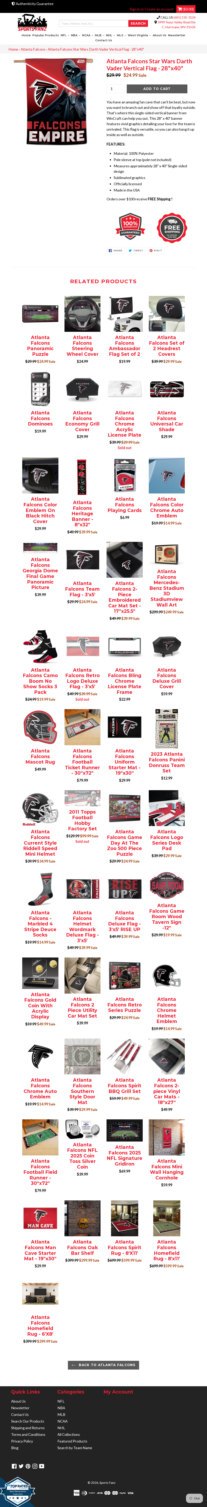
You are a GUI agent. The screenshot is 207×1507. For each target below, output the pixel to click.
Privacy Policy (22, 1441)
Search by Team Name (74, 1448)
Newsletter (176, 35)
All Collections (68, 1434)
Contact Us (103, 40)
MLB (100, 35)
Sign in (135, 9)
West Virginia (140, 35)
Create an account (159, 9)
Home (26, 35)
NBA (76, 35)
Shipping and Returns (28, 1428)
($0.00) (188, 9)
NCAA (88, 35)
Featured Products (72, 1441)
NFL (65, 35)
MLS (122, 35)
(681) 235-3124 (184, 17)
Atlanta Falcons (33, 49)
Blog (14, 1448)
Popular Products (45, 35)
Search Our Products (27, 1421)
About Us (159, 35)
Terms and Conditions (28, 1434)
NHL (111, 35)
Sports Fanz (107, 1482)
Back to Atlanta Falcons (106, 1365)
